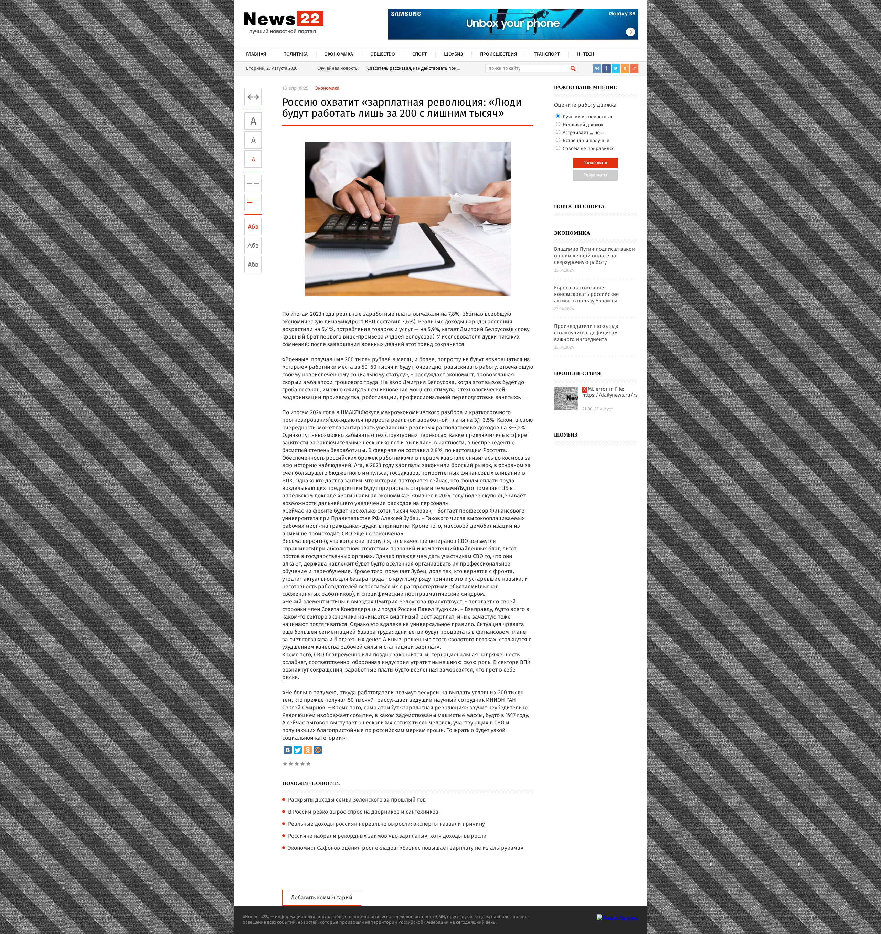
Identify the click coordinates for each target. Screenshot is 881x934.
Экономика (339, 54)
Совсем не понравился (588, 148)
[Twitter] (298, 750)
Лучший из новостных (586, 117)
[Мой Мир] (318, 750)
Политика (295, 54)
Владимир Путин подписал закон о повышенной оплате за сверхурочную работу (594, 256)
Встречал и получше (585, 140)
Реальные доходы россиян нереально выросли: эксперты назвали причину (386, 824)
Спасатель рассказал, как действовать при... (413, 68)
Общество (382, 54)
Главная (256, 54)
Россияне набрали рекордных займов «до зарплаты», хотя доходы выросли (387, 836)
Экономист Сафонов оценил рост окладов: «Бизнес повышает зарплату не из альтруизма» (405, 848)
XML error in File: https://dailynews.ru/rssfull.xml (609, 392)
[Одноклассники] (308, 750)
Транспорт (547, 54)
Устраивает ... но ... (582, 133)
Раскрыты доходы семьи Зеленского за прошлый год (357, 800)
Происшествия (498, 54)
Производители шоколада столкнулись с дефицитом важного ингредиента (586, 333)
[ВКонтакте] (288, 750)
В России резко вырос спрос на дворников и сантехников (363, 812)
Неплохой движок (582, 125)
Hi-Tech (585, 54)
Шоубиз (453, 54)
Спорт (419, 54)
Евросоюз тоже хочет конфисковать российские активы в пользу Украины (586, 294)
